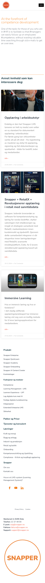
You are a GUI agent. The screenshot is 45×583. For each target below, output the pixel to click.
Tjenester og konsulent (14, 423)
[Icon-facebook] (9, 487)
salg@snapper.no (17, 524)
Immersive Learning (18, 298)
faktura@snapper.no (19, 527)
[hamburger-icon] (41, 5)
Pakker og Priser (11, 418)
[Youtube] (15, 487)
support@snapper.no (20, 530)
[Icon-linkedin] (22, 487)
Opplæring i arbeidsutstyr (22, 118)
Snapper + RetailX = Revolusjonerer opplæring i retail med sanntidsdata (22, 203)
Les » (6, 158)
